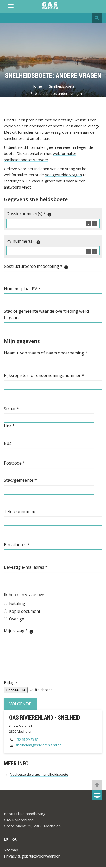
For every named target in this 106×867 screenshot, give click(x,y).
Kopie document (24, 611)
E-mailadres (17, 544)
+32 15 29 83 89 (26, 739)
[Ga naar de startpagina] (53, 6)
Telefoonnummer (21, 511)
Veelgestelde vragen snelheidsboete (39, 774)
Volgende (20, 704)
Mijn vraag (19, 631)
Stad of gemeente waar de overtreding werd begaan (46, 314)
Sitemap (11, 849)
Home (37, 86)
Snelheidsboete (62, 86)
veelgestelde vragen (63, 174)
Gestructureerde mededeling (36, 266)
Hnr (9, 426)
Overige (16, 619)
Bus (7, 443)
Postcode (14, 463)
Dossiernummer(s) (29, 214)
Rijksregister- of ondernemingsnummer (44, 375)
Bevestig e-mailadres (26, 567)
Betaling (17, 603)
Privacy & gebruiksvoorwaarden (32, 856)
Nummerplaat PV (22, 288)
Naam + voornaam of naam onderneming (45, 353)
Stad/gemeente (20, 480)
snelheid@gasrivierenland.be (38, 745)
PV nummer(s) (23, 241)
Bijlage (10, 682)
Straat (11, 408)
